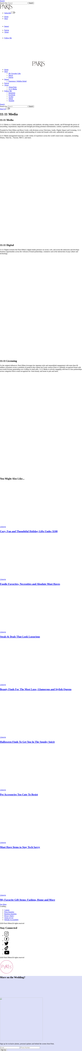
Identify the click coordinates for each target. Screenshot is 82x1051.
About (6, 32)
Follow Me (8, 38)
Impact (6, 26)
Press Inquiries (9, 912)
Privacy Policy (9, 916)
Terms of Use (8, 918)
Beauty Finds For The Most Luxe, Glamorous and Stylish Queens (35, 689)
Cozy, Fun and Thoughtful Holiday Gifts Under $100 (29, 531)
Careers (6, 910)
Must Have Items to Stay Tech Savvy (20, 847)
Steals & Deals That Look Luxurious (20, 636)
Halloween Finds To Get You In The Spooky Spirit (27, 741)
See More (3, 904)
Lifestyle (3, 527)
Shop (6, 18)
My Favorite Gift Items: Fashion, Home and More (27, 899)
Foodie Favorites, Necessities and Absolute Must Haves (30, 584)
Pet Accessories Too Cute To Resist (19, 794)
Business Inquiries (10, 914)
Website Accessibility (11, 920)
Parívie (6, 30)
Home (6, 17)
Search (2, 1)
